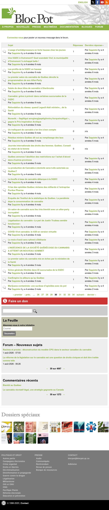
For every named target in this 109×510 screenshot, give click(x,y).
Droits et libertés (11, 467)
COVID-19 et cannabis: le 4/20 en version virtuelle (32, 231)
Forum (99, 26)
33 (69, 294)
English (83, 2)
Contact (7, 32)
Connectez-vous (15, 37)
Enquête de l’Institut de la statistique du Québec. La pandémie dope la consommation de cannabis (38, 200)
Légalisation (8, 478)
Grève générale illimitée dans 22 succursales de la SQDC (36, 269)
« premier (17, 294)
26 (38, 294)
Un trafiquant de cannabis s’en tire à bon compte (32, 129)
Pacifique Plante (10, 490)
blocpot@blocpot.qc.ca (78, 458)
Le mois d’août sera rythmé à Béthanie (27, 239)
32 (64, 294)
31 (60, 294)
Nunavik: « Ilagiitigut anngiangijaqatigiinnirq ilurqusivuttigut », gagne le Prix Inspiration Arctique (39, 120)
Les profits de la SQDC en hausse (24, 69)
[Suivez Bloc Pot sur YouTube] (102, 3)
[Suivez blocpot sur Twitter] (93, 3)
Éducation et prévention (14, 495)
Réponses (78, 45)
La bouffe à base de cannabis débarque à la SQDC (32, 179)
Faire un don (18, 301)
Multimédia (50, 26)
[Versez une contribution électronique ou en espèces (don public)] (5, 302)
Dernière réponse (93, 45)
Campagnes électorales (14, 461)
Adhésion (72, 464)
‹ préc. (27, 294)
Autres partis (9, 458)
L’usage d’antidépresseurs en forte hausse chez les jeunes (37, 49)
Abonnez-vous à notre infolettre (18, 325)
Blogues (87, 26)
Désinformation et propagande (17, 472)
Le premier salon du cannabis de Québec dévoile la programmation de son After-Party (33, 78)
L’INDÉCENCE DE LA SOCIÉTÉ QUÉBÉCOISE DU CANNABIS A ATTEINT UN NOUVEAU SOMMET (39, 249)
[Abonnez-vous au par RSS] (106, 3)
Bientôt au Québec (12, 385)
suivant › (81, 294)
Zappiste (16, 53)
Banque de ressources (46, 470)
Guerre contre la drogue (14, 475)
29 (51, 294)
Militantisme (8, 481)
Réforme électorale (12, 493)
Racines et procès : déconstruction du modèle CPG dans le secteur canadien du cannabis (47, 349)
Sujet (10, 45)
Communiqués (42, 461)
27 (42, 294)
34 (73, 294)
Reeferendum (42, 464)
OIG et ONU (8, 484)
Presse (36, 26)
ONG (5, 487)
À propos (7, 26)
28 (47, 294)
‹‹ (47, 368)
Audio (38, 458)
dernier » (91, 294)
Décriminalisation (11, 470)
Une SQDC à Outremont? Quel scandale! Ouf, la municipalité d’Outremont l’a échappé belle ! (38, 59)
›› (64, 368)
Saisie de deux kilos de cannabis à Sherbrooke (31, 88)
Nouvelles (22, 26)
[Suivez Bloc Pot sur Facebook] (97, 3)
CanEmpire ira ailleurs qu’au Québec (26, 277)
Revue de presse (44, 467)
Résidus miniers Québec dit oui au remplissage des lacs (35, 137)
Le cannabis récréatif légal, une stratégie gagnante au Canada (33, 389)
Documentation (69, 26)
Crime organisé (10, 464)
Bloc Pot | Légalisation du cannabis (27, 14)
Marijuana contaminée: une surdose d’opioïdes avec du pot (37, 285)
